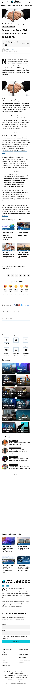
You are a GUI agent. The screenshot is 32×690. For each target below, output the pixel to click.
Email (3, 630)
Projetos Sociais (8, 393)
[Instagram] (25, 342)
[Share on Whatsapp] (11, 42)
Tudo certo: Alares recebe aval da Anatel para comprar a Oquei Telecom (8, 235)
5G (4, 369)
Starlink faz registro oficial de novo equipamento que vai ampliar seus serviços (18, 451)
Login (28, 305)
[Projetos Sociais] (9, 392)
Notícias (20, 429)
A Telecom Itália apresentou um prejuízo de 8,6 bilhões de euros (14, 151)
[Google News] (25, 352)
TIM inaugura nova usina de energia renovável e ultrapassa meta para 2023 (8, 569)
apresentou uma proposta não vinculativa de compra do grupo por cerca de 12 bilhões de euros (15, 105)
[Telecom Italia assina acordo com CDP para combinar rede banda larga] (8, 541)
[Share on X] (8, 42)
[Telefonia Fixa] (9, 415)
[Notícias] (23, 427)
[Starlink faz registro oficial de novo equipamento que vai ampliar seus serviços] (5, 451)
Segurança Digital (8, 405)
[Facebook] (6, 342)
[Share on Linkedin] (14, 42)
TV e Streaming (8, 429)
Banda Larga (22, 369)
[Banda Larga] (23, 368)
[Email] (6, 45)
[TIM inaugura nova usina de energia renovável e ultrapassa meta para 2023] (8, 560)
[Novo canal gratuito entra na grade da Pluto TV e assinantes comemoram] (5, 459)
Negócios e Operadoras (8, 26)
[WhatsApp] (16, 352)
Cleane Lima (11, 49)
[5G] (9, 368)
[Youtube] (6, 352)
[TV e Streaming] (9, 427)
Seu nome (4, 624)
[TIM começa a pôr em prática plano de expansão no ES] (23, 226)
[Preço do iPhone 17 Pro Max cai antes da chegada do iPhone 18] (5, 442)
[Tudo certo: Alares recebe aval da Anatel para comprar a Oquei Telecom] (8, 226)
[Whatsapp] (17, 581)
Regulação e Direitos (8, 250)
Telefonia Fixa (7, 417)
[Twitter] (26, 581)
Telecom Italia (6, 268)
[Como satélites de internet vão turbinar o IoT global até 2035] (23, 247)
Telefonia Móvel (23, 417)
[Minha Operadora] (16, 1)
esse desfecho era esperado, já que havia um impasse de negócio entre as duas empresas (15, 72)
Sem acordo (21, 266)
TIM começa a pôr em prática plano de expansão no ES (23, 233)
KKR (15, 266)
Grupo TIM (9, 266)
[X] (16, 342)
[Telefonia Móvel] (23, 415)
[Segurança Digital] (9, 404)
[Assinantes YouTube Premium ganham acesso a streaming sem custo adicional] (5, 467)
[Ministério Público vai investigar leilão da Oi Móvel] (23, 541)
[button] (3, 2)
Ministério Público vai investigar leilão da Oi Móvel (23, 548)
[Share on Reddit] (17, 42)
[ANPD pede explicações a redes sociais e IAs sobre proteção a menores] (8, 247)
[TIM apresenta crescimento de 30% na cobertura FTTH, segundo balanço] (23, 560)
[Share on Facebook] (6, 42)
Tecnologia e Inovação (23, 250)
